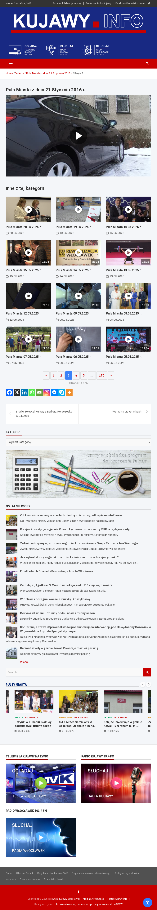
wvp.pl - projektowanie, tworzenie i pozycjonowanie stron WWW (86, 904)
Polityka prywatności (127, 873)
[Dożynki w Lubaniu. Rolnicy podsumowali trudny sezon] (11, 618)
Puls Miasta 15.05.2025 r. (23, 270)
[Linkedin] (24, 392)
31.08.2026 (23, 731)
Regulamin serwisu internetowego (91, 873)
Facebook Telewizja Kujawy (67, 3)
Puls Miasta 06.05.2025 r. (73, 357)
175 (101, 375)
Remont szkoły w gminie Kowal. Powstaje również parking (59, 648)
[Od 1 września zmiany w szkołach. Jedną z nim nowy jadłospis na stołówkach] (11, 520)
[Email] (39, 392)
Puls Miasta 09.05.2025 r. (73, 313)
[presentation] (143, 684)
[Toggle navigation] (11, 64)
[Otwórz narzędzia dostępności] (147, 902)
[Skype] (61, 392)
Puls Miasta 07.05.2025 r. (23, 357)
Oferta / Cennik (25, 873)
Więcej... (25, 662)
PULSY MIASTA (16, 684)
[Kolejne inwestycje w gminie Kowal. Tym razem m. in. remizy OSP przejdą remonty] (11, 534)
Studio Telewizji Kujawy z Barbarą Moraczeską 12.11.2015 (44, 413)
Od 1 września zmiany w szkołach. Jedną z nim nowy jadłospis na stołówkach (72, 515)
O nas (9, 873)
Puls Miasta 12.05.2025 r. (23, 313)
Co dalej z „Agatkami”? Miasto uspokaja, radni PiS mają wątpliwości (66, 585)
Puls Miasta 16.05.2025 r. (123, 227)
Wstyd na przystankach (126, 411)
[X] (17, 392)
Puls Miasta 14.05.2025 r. (73, 270)
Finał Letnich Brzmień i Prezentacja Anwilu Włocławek (56, 571)
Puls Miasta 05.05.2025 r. (123, 357)
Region (19, 717)
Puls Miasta (31, 717)
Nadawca (11, 879)
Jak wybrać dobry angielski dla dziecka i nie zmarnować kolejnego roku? (69, 557)
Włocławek (65, 717)
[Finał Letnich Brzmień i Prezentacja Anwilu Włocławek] (11, 576)
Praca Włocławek (54, 879)
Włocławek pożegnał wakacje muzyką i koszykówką (55, 599)
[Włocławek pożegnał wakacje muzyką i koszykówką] (11, 604)
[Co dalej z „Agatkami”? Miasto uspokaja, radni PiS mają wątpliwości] (11, 590)
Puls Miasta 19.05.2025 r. (73, 227)
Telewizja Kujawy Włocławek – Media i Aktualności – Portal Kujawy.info (88, 898)
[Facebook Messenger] (54, 392)
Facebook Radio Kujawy (98, 3)
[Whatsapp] (32, 392)
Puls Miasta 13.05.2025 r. (123, 270)
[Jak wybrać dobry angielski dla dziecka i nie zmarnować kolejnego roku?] (11, 562)
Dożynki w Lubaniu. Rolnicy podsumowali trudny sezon (57, 613)
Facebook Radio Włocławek (130, 3)
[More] (69, 392)
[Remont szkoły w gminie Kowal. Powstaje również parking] (11, 653)
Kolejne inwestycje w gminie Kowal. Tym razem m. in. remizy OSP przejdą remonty (75, 529)
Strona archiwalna (30, 879)
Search (147, 672)
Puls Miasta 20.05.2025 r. (23, 227)
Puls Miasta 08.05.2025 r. (123, 313)
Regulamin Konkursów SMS (52, 873)
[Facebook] (149, 4)
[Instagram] (46, 392)
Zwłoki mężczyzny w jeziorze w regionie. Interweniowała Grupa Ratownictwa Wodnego (79, 543)
